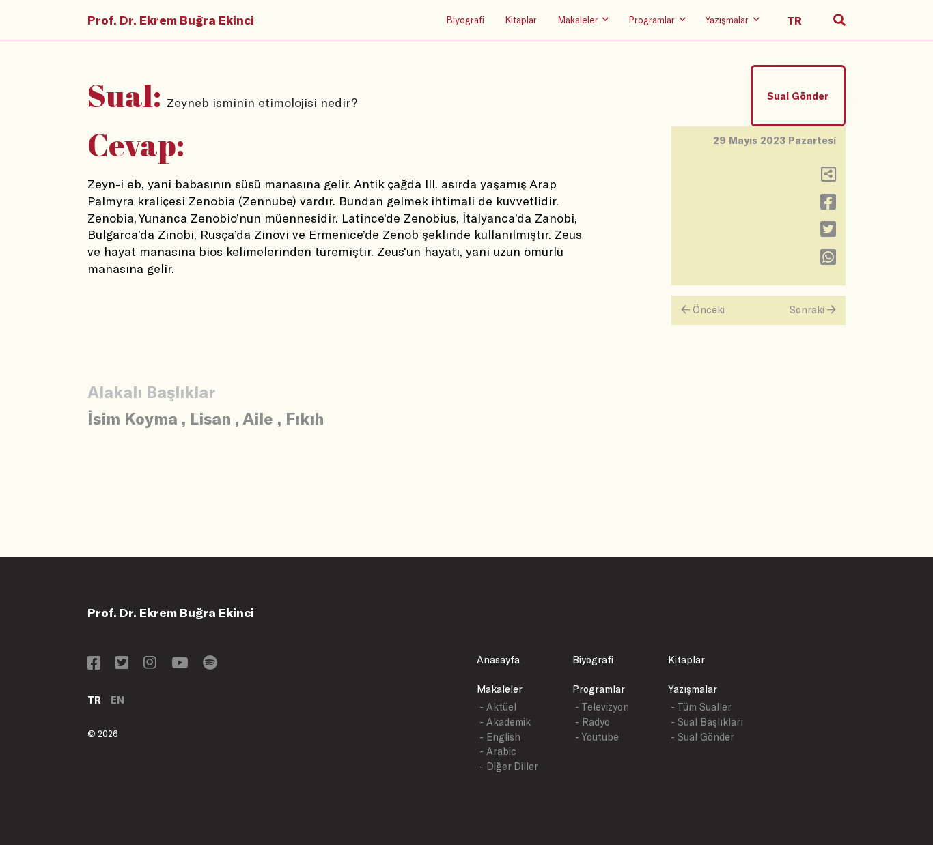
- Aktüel (497, 707)
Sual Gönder (797, 96)
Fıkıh (305, 418)
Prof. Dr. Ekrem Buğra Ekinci (170, 19)
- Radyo (592, 722)
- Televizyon (602, 707)
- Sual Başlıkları (707, 722)
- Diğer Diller (508, 766)
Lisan (210, 418)
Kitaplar (521, 19)
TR (94, 700)
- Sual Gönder (702, 737)
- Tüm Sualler (701, 707)
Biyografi (465, 19)
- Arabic (497, 751)
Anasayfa (498, 659)
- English (499, 737)
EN (117, 700)
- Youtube (597, 737)
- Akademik (505, 722)
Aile (257, 418)
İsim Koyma (132, 418)
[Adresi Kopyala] (828, 177)
